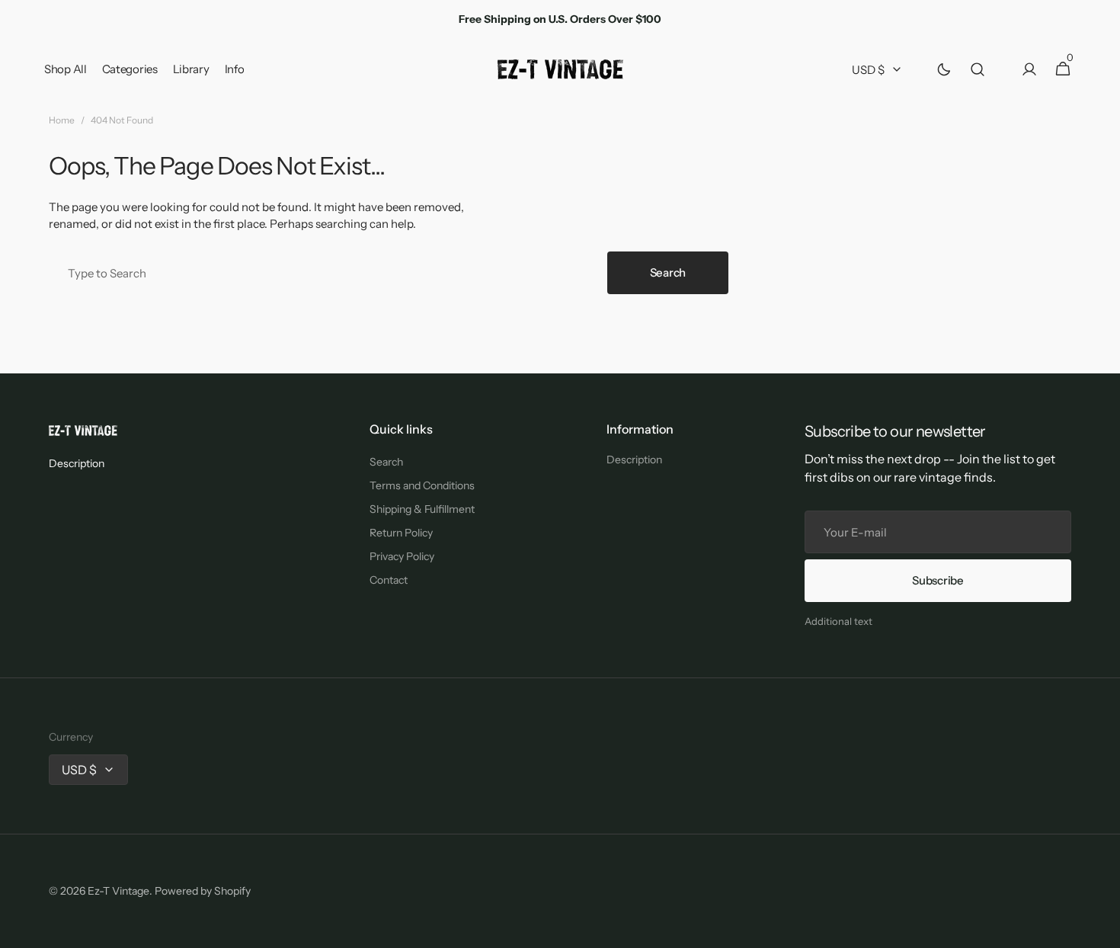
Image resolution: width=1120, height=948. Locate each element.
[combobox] (325, 272)
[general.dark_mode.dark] (944, 69)
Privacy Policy (402, 556)
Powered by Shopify (203, 891)
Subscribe (937, 580)
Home (62, 120)
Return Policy (401, 533)
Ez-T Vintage (118, 891)
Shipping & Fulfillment (422, 509)
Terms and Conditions (422, 485)
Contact (389, 580)
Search (668, 272)
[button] (977, 69)
